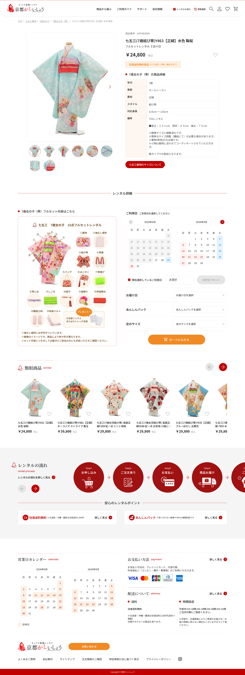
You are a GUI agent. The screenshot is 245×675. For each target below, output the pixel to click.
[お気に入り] (227, 8)
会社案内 (48, 659)
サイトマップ (67, 659)
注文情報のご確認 (92, 659)
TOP (20, 21)
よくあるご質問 (26, 659)
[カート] (235, 8)
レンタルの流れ (184, 9)
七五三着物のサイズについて (145, 164)
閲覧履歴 (202, 9)
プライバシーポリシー (158, 659)
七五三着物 (30, 21)
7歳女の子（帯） (61, 21)
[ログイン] (219, 8)
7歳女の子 (44, 21)
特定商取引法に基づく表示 (124, 659)
